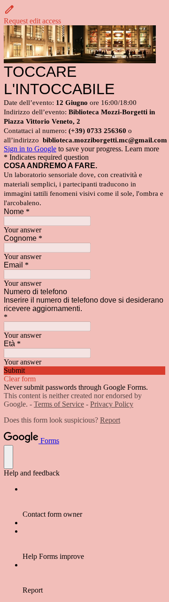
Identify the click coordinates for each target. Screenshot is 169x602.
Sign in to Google (30, 149)
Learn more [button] (142, 149)
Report (110, 420)
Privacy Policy (111, 404)
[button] (84, 14)
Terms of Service (59, 404)
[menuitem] (94, 502)
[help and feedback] (8, 457)
